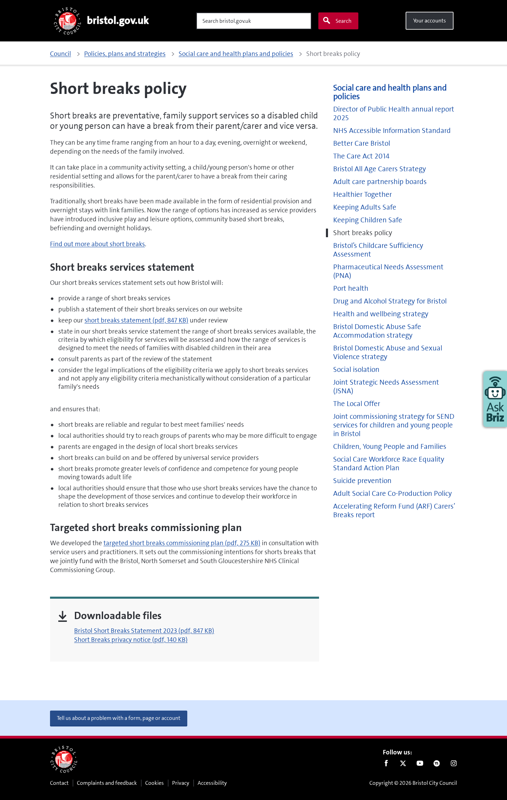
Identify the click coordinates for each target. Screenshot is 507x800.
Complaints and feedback (107, 783)
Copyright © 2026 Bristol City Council (413, 783)
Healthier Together (362, 194)
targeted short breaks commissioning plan (181, 543)
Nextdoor (437, 764)
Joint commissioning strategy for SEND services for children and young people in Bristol (393, 425)
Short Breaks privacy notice (131, 639)
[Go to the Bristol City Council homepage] (64, 759)
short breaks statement (136, 320)
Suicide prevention (362, 480)
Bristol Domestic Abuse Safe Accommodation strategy (377, 331)
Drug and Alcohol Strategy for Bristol (390, 301)
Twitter (403, 764)
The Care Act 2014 (361, 156)
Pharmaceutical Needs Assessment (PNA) (388, 271)
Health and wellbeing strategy (380, 314)
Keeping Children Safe (367, 220)
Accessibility (212, 783)
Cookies (154, 783)
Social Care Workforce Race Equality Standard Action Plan (388, 463)
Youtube (420, 764)
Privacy (180, 783)
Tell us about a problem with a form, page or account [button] (118, 718)
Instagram (453, 764)
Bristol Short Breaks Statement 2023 (144, 630)
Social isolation (356, 369)
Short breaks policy (362, 233)
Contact (59, 783)
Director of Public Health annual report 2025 (393, 113)
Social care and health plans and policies (390, 92)
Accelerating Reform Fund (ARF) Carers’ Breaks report (394, 510)
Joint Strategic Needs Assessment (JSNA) (386, 386)
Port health (350, 288)
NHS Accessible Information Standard (392, 130)
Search (343, 21)
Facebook (386, 764)
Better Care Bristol (361, 143)
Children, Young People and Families (389, 446)
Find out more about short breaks (97, 244)
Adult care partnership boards (380, 181)
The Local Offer (356, 403)
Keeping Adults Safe (364, 207)
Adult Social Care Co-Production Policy (392, 493)
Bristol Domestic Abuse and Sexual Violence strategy (387, 352)
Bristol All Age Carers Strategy (379, 169)
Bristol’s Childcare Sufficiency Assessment (378, 250)
